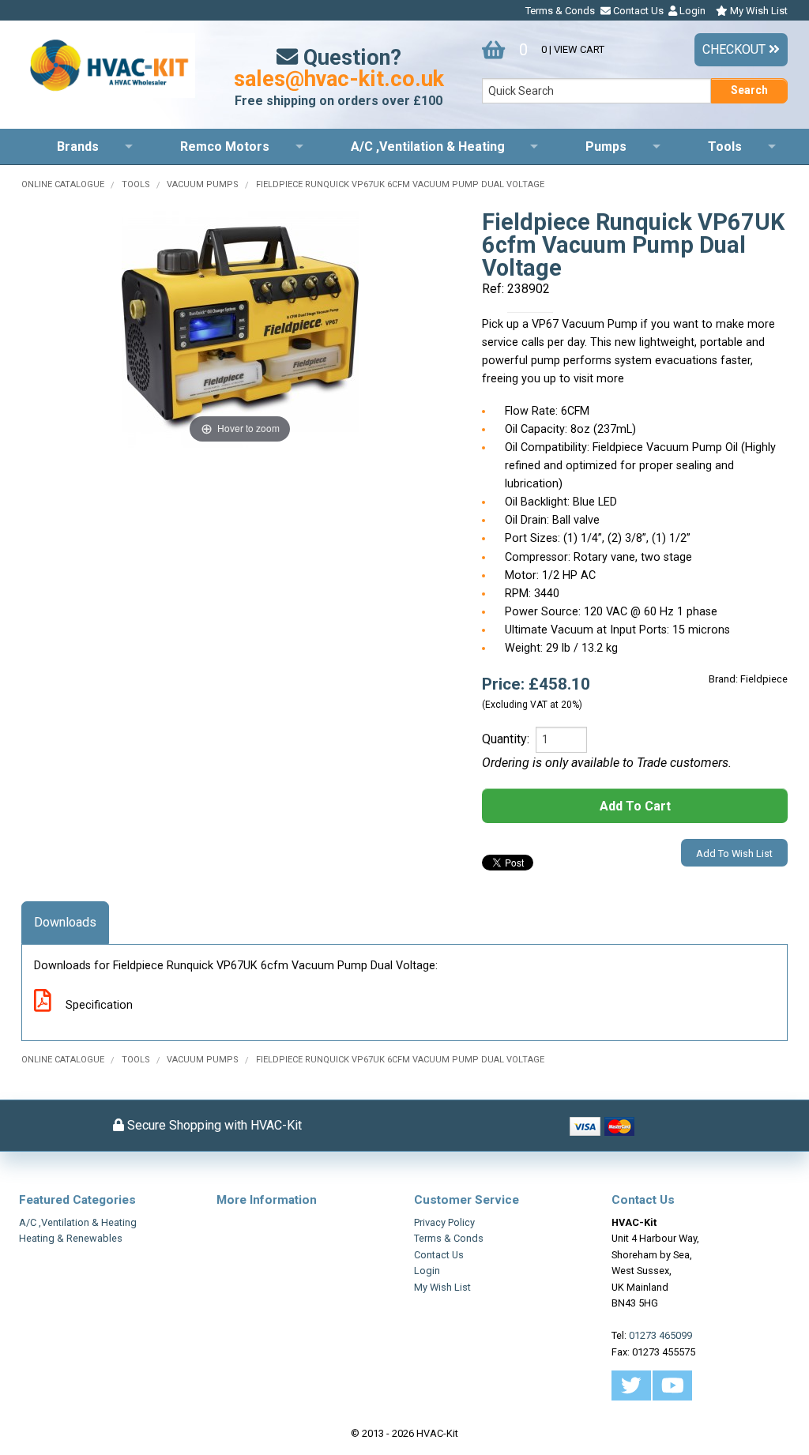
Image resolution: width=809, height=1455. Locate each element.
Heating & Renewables (70, 1238)
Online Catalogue (62, 184)
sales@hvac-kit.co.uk (339, 79)
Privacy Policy (444, 1222)
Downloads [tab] (65, 922)
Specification (97, 1005)
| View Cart (561, 49)
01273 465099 (660, 1335)
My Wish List (758, 11)
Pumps (606, 146)
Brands (78, 146)
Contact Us (637, 11)
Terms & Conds (560, 11)
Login (691, 11)
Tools (725, 146)
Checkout (735, 49)
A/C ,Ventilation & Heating (428, 146)
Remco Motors (224, 146)
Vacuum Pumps (203, 184)
